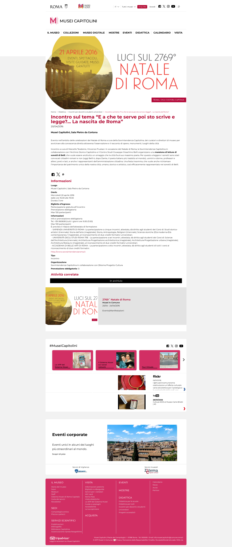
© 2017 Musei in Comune (102, 540)
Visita (178, 32)
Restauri (55, 492)
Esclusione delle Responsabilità (135, 540)
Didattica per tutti (127, 504)
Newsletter (56, 502)
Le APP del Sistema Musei (61, 366)
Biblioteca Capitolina (60, 529)
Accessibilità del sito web (165, 540)
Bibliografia (56, 527)
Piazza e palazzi (58, 514)
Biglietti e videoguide (94, 489)
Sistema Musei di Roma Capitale (65, 497)
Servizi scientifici (63, 520)
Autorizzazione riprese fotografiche (66, 532)
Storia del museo (58, 487)
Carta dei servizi (58, 499)
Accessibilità (90, 507)
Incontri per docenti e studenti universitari (85, 112)
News (155, 485)
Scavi (53, 489)
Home (53, 112)
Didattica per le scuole (128, 501)
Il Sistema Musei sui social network (105, 364)
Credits (152, 540)
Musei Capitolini (78, 21)
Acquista (142, 7)
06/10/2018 (167, 385)
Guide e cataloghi (93, 504)
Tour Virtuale (147, 367)
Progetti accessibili (127, 512)
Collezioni (71, 32)
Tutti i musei (127, 7)
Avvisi (155, 488)
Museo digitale (94, 32)
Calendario (162, 32)
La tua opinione (92, 509)
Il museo (53, 32)
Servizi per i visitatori (94, 492)
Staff (53, 494)
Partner (156, 490)
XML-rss (180, 540)
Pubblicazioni (57, 524)
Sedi (54, 508)
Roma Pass (90, 497)
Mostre (114, 32)
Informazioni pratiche (94, 487)
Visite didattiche (92, 499)
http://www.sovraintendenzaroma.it (68, 252)
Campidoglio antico (60, 512)
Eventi (127, 32)
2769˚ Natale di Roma (116, 299)
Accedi (152, 7)
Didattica (142, 32)
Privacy (119, 540)
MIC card (89, 494)
